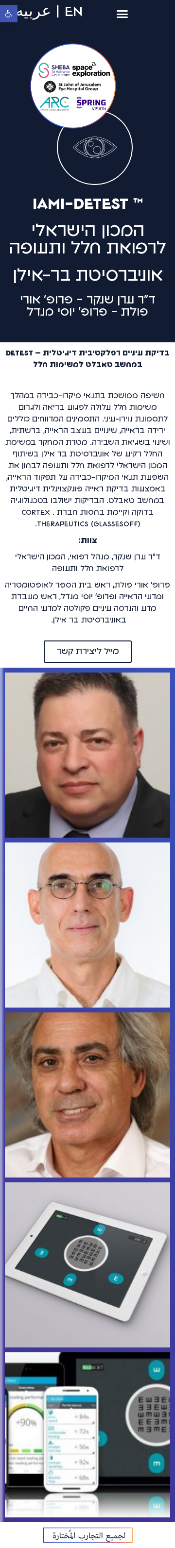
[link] (9, 13)
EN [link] (74, 11)
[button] (122, 14)
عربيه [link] (33, 11)
